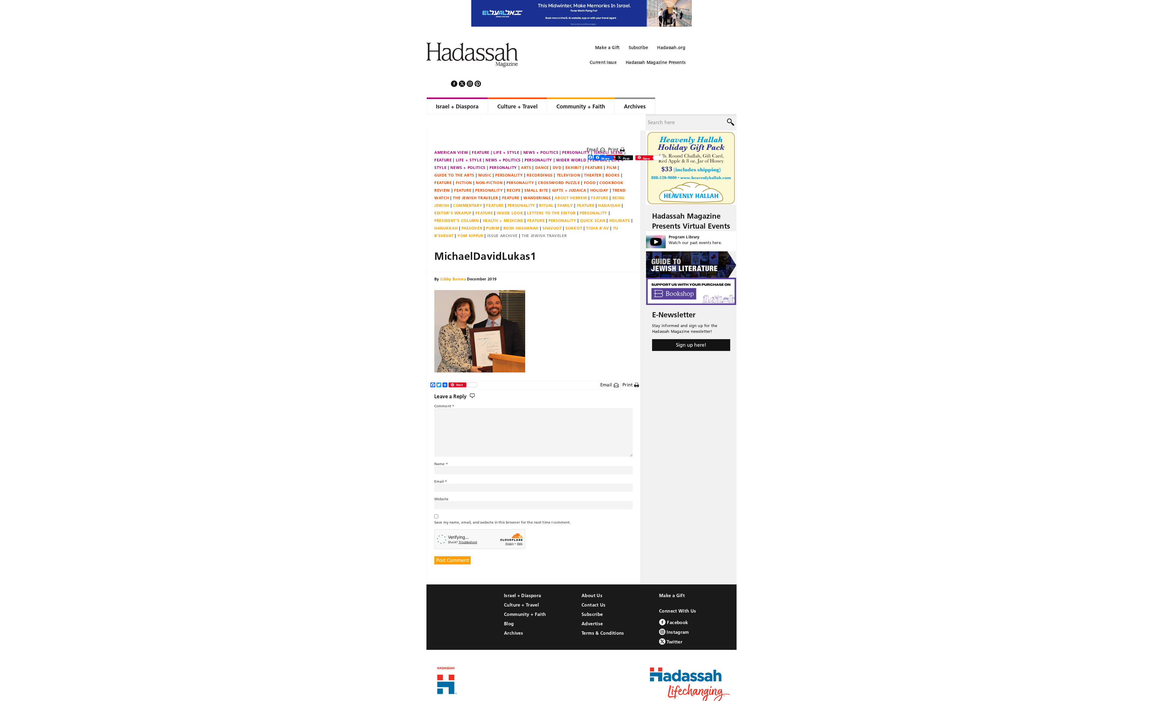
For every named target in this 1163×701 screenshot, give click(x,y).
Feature (480, 136)
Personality (576, 136)
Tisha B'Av (597, 211)
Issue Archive (502, 219)
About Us (592, 579)
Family (565, 189)
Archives (513, 617)
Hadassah (609, 189)
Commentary (467, 189)
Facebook (677, 606)
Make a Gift (672, 579)
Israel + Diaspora (522, 579)
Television (568, 158)
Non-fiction (489, 166)
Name (441, 447)
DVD (557, 151)
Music (484, 158)
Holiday (599, 173)
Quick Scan (592, 204)
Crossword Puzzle (559, 166)
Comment (444, 389)
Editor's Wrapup (453, 196)
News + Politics (540, 136)
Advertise (592, 607)
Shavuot (552, 211)
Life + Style (506, 136)
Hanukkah (446, 211)
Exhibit (573, 151)
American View (451, 136)
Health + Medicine (503, 204)
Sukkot (573, 211)
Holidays (619, 204)
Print (614, 133)
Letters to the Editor (551, 196)
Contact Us (594, 588)
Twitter (673, 625)
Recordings (540, 158)
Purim (492, 211)
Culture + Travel (521, 588)
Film (612, 151)
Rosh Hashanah (520, 211)
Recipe (513, 173)
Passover (472, 211)
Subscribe (592, 598)
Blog (509, 607)
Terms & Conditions (603, 617)
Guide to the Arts (454, 158)
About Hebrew (571, 181)
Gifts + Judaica (569, 173)
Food (590, 166)
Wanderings (537, 181)
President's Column (456, 204)
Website (441, 482)
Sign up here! (691, 329)
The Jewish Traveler (475, 181)
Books (612, 158)
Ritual (546, 189)
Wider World (571, 143)
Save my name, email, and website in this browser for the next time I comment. (502, 506)
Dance (542, 151)
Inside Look (510, 196)
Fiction (464, 166)
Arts (526, 151)
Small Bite (536, 173)
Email (593, 133)
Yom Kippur (470, 219)
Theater (592, 158)
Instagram (677, 616)
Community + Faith (525, 598)
